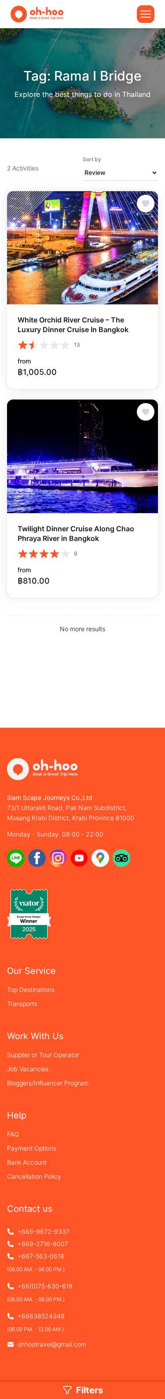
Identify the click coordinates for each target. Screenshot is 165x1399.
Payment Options (31, 1148)
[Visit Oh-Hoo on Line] (16, 858)
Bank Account (27, 1162)
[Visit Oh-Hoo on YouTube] (79, 858)
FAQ (13, 1134)
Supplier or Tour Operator (43, 1055)
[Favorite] (145, 203)
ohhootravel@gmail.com (52, 1344)
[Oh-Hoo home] (37, 14)
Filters (89, 1390)
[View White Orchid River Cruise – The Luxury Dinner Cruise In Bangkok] (82, 247)
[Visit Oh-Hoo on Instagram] (58, 858)
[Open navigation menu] (145, 14)
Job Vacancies (27, 1069)
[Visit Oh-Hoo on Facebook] (37, 858)
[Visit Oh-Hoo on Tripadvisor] (121, 858)
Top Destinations (31, 989)
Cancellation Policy (34, 1176)
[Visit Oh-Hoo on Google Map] (100, 858)
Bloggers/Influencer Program (47, 1083)
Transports (22, 1003)
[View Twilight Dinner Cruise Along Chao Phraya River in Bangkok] (82, 456)
